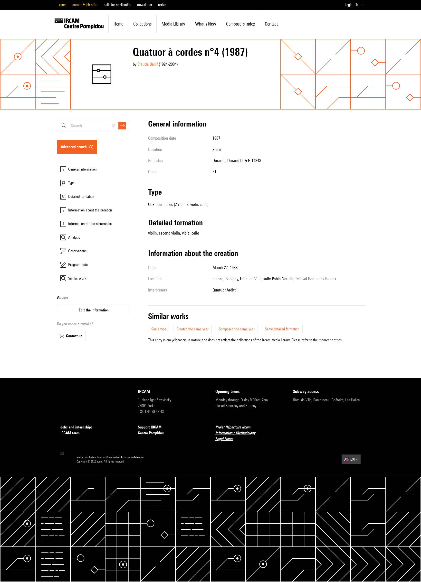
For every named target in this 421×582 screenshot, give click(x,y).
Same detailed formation (282, 329)
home (118, 24)
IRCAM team (69, 433)
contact (271, 24)
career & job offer (85, 4)
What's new (205, 24)
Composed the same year (237, 329)
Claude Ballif (147, 64)
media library (173, 24)
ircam (62, 4)
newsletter (144, 4)
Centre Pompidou (151, 433)
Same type (158, 329)
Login (349, 4)
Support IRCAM (150, 427)
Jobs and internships (76, 427)
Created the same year (192, 329)
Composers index (240, 24)
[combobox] (93, 125)
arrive (162, 4)
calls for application (117, 4)
